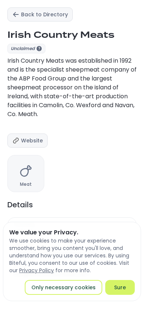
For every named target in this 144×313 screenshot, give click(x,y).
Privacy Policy (36, 270)
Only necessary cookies (63, 287)
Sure (120, 287)
